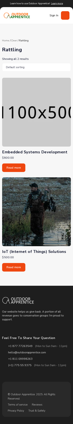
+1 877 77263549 (20, 346)
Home (5, 40)
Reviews (37, 404)
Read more (13, 168)
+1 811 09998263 (20, 359)
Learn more (57, 3)
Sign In (54, 15)
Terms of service (18, 404)
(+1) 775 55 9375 (20, 365)
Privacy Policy (16, 410)
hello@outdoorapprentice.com (27, 352)
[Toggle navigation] (65, 15)
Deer (14, 40)
